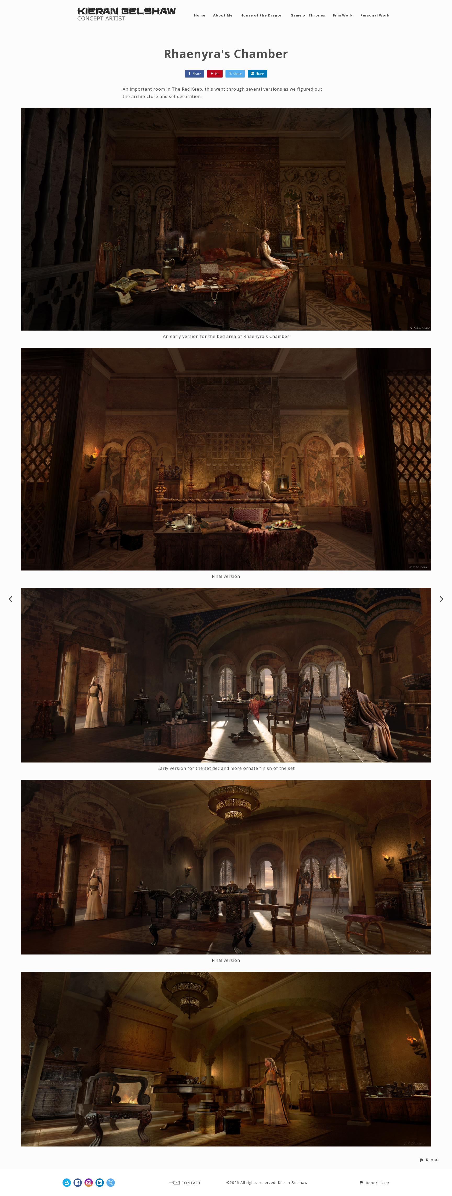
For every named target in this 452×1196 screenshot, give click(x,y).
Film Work (343, 15)
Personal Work (374, 15)
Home (199, 15)
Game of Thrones (308, 15)
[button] (429, 1159)
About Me (223, 15)
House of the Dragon (261, 15)
